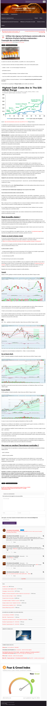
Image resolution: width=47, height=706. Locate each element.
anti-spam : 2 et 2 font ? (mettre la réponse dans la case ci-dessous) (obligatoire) (20, 517)
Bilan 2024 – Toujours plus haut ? (8, 617)
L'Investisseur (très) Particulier (23, 8)
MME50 (2, 488)
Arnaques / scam (5, 586)
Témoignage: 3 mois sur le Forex (8, 591)
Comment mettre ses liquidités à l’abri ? (9, 605)
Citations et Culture (41, 21)
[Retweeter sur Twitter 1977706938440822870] (9, 568)
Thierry (3, 655)
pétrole (6, 488)
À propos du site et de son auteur (8, 598)
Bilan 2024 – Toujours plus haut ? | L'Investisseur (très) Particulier (14, 658)
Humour (3, 25)
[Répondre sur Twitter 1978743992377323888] (7, 552)
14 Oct (27, 556)
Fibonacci (11, 487)
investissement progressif (18, 487)
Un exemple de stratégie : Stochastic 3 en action (10, 600)
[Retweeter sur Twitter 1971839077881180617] (9, 576)
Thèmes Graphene (12, 704)
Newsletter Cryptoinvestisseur (17, 19)
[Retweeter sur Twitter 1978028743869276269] (9, 559)
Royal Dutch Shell (14, 488)
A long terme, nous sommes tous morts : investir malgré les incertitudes (14, 619)
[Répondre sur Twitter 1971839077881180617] (7, 576)
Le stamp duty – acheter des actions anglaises (24, 649)
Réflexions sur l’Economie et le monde (27, 21)
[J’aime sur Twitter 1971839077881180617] (12, 576)
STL (21, 488)
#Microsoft (15, 548)
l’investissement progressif (37, 231)
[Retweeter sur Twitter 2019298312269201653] (9, 542)
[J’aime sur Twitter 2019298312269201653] (12, 542)
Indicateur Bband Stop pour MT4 (8, 607)
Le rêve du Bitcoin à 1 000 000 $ (8, 614)
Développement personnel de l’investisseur (10, 21)
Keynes (25, 487)
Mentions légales (4, 703)
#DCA (37, 564)
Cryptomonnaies (14, 14)
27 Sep (27, 572)
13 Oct (27, 563)
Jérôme (3, 647)
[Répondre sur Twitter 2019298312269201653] (7, 542)
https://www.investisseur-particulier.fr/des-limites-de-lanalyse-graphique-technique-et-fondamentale (22, 241)
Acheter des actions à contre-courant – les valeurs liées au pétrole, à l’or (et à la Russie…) (11, 32)
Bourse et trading (5, 14)
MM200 (28, 487)
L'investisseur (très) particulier (12, 535)
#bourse (29, 573)
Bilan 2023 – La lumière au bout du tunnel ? (37, 658)
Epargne (36, 18)
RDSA (9, 488)
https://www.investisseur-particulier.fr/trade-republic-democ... (17, 573)
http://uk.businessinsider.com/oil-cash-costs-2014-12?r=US (16, 121)
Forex (41, 18)
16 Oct (27, 546)
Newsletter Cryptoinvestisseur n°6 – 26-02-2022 (10, 624)
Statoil (19, 488)
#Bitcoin (11, 557)
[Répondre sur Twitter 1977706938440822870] (7, 568)
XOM (9, 489)
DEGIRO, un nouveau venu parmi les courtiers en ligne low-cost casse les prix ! (16, 593)
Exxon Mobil (6, 487)
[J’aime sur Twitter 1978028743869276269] (12, 559)
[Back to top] (44, 703)
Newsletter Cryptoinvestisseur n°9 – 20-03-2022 (10, 621)
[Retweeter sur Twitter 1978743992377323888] (9, 552)
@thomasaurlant (22, 546)
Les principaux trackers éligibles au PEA (9, 588)
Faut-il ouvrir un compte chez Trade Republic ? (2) (25, 653)
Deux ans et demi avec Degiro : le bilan (9, 595)
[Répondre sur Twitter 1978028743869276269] (7, 559)
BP (3, 487)
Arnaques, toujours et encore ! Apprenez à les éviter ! (11, 602)
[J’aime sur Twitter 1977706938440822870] (12, 568)
